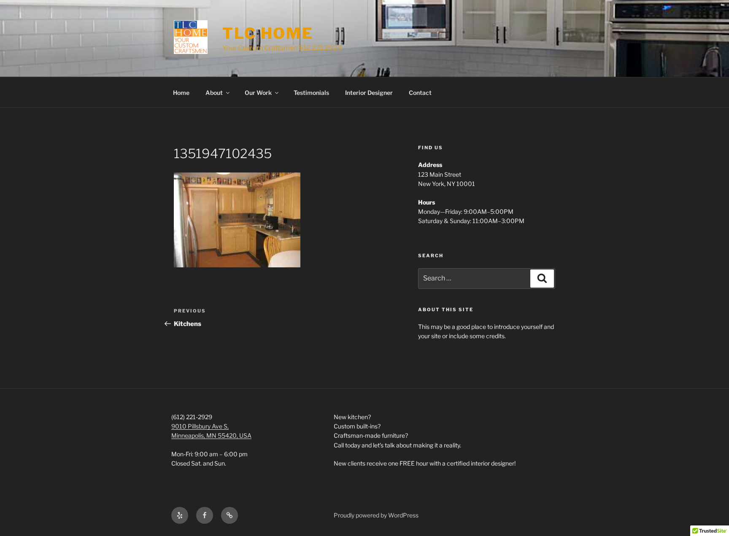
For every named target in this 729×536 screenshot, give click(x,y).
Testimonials (311, 92)
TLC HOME (267, 33)
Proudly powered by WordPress (376, 515)
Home (181, 92)
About (214, 92)
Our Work (258, 92)
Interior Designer (369, 92)
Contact (420, 92)
